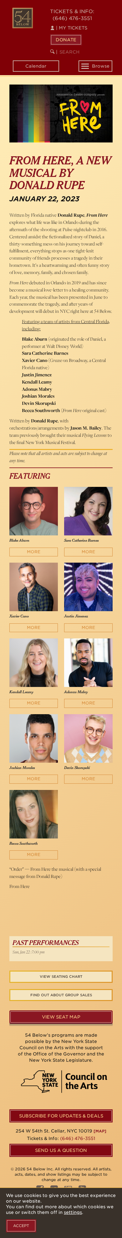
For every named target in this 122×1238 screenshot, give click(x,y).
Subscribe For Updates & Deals (61, 1115)
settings (73, 1212)
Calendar (35, 66)
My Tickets (71, 27)
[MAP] (100, 1131)
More (33, 551)
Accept (21, 1225)
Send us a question (61, 1150)
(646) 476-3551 (72, 18)
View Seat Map (61, 1016)
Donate (66, 39)
